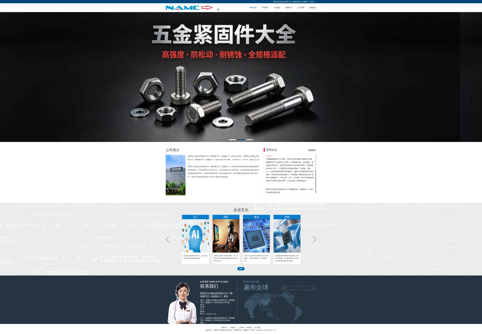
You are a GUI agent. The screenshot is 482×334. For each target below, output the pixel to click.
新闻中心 (288, 8)
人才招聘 (300, 8)
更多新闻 (312, 150)
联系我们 (312, 8)
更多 (241, 269)
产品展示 (277, 8)
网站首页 (253, 8)
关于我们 (265, 8)
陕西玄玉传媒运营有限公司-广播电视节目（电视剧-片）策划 (293, 2)
